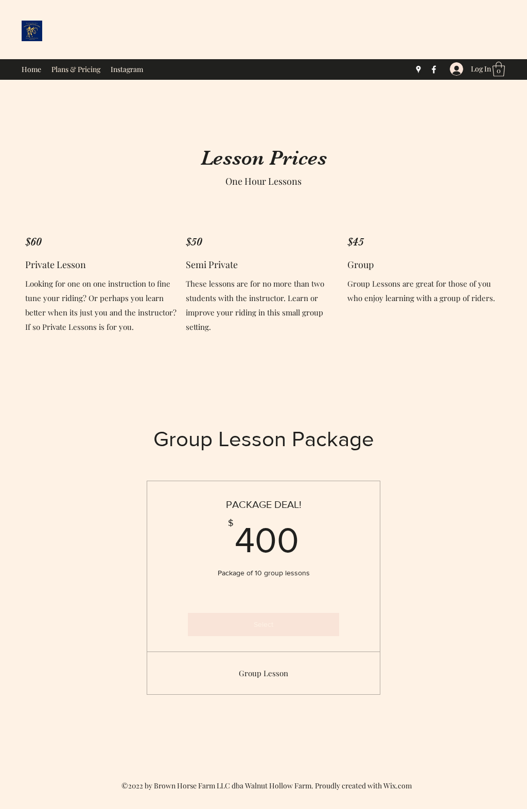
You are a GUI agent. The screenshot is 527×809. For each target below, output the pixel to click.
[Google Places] (418, 69)
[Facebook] (434, 69)
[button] (499, 69)
